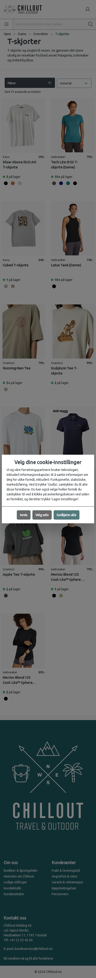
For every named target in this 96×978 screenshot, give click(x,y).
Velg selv (42, 515)
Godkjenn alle (66, 515)
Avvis (23, 515)
